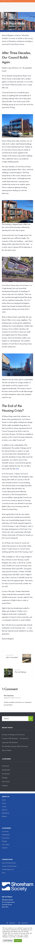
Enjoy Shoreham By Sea (9, 863)
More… (4, 873)
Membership (5, 813)
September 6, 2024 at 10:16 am (12, 698)
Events (4, 800)
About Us (4, 810)
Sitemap (4, 816)
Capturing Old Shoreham (10, 742)
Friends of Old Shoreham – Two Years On (15, 738)
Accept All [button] (18, 940)
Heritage (4, 778)
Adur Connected (12, 657)
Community (5, 766)
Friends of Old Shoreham (9, 866)
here (17, 469)
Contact (4, 807)
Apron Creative (6, 750)
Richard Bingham (13, 17)
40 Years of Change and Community (13, 735)
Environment (6, 774)
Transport (5, 786)
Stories (4, 803)
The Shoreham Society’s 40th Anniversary (15, 746)
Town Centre (6, 782)
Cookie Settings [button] (8, 940)
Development (9, 19)
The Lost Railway (20, 671)
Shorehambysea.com (8, 869)
